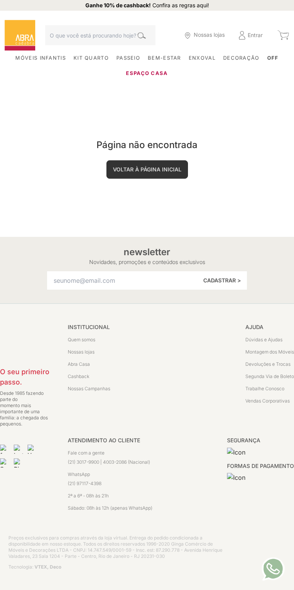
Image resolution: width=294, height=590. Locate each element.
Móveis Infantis (40, 58)
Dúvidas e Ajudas (264, 339)
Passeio (128, 58)
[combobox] (100, 35)
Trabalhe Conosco (264, 388)
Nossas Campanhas (89, 388)
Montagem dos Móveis (269, 352)
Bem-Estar (164, 58)
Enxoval (202, 58)
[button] (162, 35)
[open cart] (283, 35)
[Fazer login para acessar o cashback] (162, 35)
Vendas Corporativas (267, 401)
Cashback (78, 376)
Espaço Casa (147, 73)
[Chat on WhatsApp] (273, 569)
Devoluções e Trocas (268, 364)
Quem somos (81, 339)
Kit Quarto (91, 58)
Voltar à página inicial (147, 169)
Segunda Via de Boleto (269, 376)
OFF (273, 58)
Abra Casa (79, 364)
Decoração (241, 58)
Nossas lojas (81, 352)
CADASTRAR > (222, 280)
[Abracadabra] (20, 35)
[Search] (141, 35)
